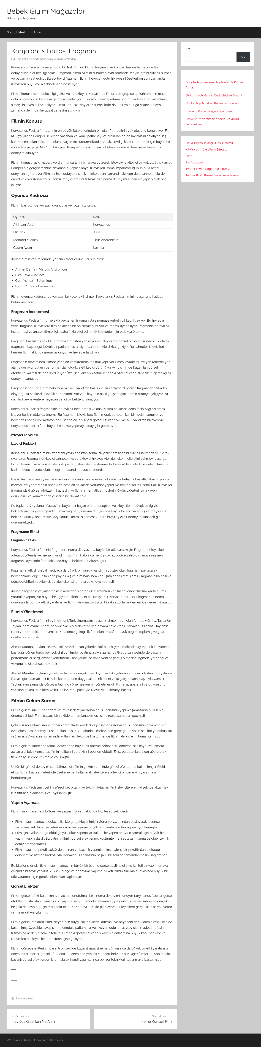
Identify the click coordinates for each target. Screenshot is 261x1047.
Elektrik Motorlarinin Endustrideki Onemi (214, 95)
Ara (188, 49)
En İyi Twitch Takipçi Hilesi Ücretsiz (209, 143)
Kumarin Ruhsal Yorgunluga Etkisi (209, 111)
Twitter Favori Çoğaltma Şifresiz (208, 169)
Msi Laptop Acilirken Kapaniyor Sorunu (212, 103)
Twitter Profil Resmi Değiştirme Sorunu (213, 175)
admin (59, 59)
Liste (37, 32)
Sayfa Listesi (16, 32)
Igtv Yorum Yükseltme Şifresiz (206, 149)
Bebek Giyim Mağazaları (47, 11)
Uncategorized (25, 998)
